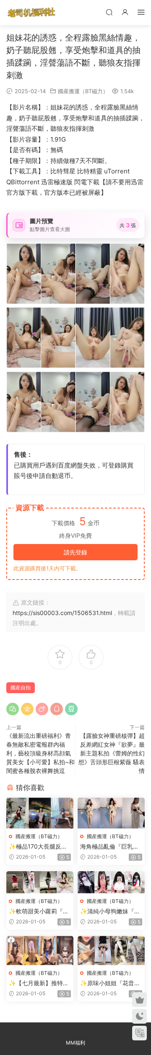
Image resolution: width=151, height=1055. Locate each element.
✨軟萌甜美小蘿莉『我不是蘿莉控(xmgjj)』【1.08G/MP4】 (39, 911)
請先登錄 (75, 552)
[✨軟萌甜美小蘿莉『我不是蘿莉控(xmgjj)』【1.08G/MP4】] (39, 882)
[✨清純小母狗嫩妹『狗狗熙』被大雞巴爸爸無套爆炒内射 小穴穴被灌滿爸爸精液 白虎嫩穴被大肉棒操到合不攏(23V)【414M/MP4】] (111, 882)
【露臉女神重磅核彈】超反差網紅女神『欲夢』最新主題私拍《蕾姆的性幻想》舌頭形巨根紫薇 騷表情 (111, 753)
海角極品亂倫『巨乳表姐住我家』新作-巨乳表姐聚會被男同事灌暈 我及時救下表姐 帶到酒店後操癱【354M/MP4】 (110, 847)
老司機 (31, 12)
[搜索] (109, 12)
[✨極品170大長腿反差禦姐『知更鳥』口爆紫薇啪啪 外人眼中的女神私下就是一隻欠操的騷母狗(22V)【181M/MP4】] (39, 813)
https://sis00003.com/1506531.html (62, 612)
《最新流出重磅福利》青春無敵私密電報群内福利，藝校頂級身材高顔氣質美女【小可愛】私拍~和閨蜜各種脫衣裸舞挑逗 (40, 753)
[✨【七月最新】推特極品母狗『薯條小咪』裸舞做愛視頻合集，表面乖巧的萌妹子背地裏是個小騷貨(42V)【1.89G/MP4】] (39, 950)
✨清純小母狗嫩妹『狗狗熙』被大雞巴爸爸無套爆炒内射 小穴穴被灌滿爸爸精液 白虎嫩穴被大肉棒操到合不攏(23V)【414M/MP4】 (111, 911)
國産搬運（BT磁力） (83, 91)
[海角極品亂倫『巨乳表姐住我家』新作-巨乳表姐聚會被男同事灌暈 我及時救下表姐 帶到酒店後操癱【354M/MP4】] (111, 813)
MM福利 (75, 1043)
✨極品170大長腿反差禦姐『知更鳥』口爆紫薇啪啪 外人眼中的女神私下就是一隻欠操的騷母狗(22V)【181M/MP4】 (39, 847)
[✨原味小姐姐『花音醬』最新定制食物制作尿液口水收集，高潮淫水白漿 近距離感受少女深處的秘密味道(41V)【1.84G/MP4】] (111, 950)
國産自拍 (20, 687)
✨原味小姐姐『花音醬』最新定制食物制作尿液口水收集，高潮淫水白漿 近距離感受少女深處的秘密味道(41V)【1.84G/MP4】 (110, 983)
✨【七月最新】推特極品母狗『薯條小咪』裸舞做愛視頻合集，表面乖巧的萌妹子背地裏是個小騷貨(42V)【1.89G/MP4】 (39, 983)
